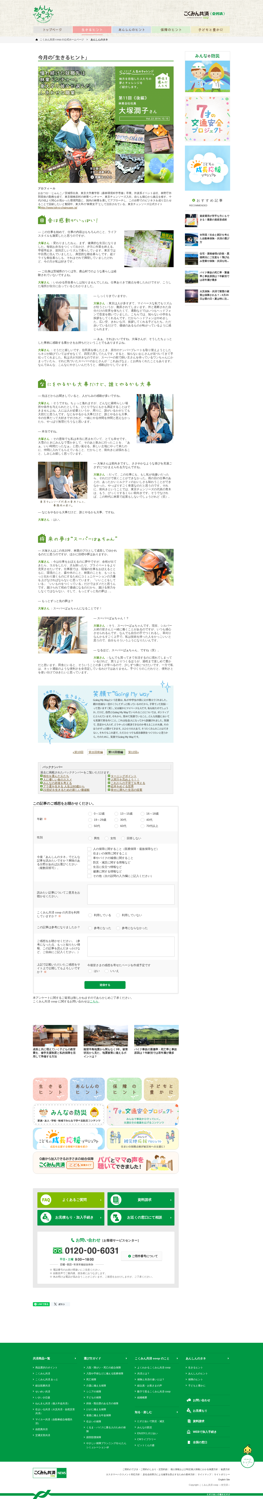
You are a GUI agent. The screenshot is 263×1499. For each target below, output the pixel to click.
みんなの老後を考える (57, 783)
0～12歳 (99, 813)
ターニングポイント (124, 776)
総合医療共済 (42, 1385)
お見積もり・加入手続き (74, 1217)
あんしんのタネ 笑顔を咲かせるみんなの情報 (43, 14)
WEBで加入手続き (205, 1431)
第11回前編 (96, 752)
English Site (224, 1479)
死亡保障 (91, 1379)
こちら (94, 1001)
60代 (123, 826)
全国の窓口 (200, 1442)
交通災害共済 (42, 1435)
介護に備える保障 (96, 1385)
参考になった (102, 928)
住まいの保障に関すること (110, 853)
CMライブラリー (146, 1439)
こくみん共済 (42, 1373)
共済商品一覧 (41, 1358)
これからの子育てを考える (128, 783)
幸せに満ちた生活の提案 (126, 789)
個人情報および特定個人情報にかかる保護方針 (194, 1469)
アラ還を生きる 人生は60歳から (64, 786)
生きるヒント (195, 1367)
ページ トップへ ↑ (248, 1462)
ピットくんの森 (146, 1445)
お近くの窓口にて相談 (144, 1217)
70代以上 (152, 826)
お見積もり (200, 1410)
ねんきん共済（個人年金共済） (52, 1403)
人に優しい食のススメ (57, 779)
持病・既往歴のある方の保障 (102, 1403)
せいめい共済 (42, 1391)
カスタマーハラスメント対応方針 (123, 1474)
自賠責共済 (41, 1429)
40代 (149, 819)
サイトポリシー (222, 1474)
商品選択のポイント (46, 1367)
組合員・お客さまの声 (149, 1385)
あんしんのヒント (198, 1373)
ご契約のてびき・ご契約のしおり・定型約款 (145, 1469)
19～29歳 (100, 819)
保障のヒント (195, 1379)
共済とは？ (143, 1373)
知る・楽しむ (143, 1412)
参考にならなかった (135, 928)
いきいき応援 (42, 1397)
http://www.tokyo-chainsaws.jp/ (58, 207)
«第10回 (78, 752)
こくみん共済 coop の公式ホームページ (62, 39)
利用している (102, 915)
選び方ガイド (92, 1358)
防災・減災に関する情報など (111, 862)
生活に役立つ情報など (107, 867)
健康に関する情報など (107, 871)
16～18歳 (152, 813)
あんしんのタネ (196, 1358)
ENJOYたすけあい (147, 1433)
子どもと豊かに (196, 1385)
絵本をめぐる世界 (122, 786)
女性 (113, 838)
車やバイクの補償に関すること (113, 858)
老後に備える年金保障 (98, 1415)
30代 (123, 819)
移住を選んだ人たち (56, 776)
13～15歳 (126, 813)
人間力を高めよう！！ (125, 779)
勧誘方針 (225, 1469)
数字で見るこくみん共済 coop (154, 1391)
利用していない (132, 915)
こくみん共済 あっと (46, 1379)
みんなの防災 (144, 1427)
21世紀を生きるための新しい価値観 (66, 789)
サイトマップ (204, 1474)
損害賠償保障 (93, 1437)
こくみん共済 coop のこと (152, 1358)
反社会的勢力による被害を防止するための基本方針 (169, 1474)
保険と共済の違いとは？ (150, 1379)
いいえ (114, 970)
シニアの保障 (93, 1391)
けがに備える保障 (96, 1409)
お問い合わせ (201, 1400)
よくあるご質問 (74, 1200)
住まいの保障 (93, 1421)
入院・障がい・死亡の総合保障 (103, 1367)
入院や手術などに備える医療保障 (104, 1373)
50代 (97, 826)
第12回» (133, 752)
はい (97, 970)
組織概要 (142, 1397)
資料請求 (145, 1200)
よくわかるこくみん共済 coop (154, 1367)
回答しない (134, 838)
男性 (97, 838)
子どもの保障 (93, 1397)
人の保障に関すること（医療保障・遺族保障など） (126, 848)
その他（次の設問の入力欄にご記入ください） (123, 876)
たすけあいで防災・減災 (150, 1421)
